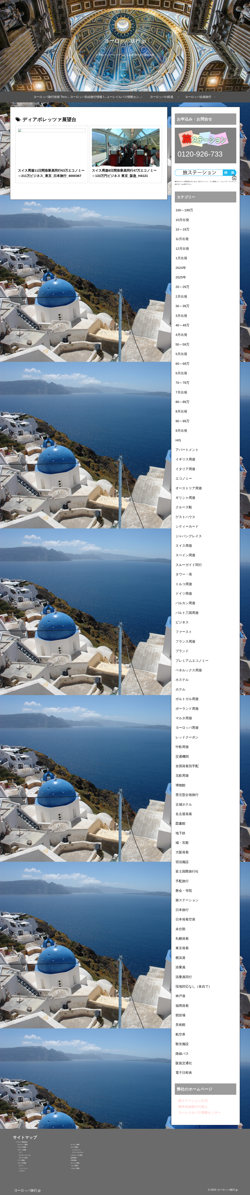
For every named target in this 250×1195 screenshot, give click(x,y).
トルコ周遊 (72, 1165)
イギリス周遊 (19, 1147)
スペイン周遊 (72, 1144)
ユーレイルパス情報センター (198, 1112)
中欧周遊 (71, 1160)
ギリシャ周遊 (72, 1163)
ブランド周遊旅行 (20, 1142)
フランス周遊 (19, 1150)
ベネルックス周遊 (74, 1155)
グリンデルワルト (75, 1152)
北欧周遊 (71, 1158)
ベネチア (19, 1171)
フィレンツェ (20, 1168)
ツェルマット (73, 1150)
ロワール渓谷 (20, 1158)
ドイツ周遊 (19, 1160)
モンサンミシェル (22, 1155)
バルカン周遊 (72, 1168)
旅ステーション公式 (191, 1100)
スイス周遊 (72, 1147)
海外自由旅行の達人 (191, 1106)
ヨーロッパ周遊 (20, 1144)
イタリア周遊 (19, 1163)
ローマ (18, 1165)
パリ (17, 1152)
